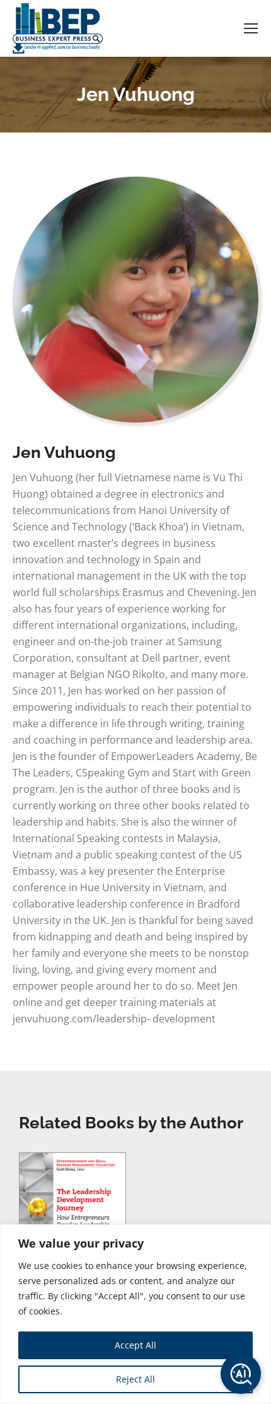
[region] (135, 1314)
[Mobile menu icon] (250, 28)
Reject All (135, 1379)
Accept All (135, 1345)
